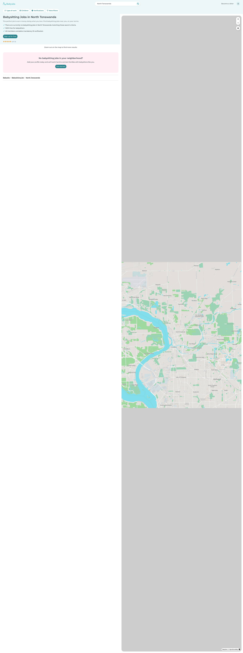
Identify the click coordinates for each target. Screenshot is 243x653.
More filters (53, 11)
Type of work (11, 11)
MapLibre (224, 649)
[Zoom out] (238, 23)
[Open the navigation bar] (238, 4)
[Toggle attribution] (239, 649)
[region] (181, 333)
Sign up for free (10, 36)
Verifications (38, 11)
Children (24, 11)
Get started (60, 66)
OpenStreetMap (233, 649)
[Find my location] (238, 28)
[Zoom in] (238, 19)
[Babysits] (9, 4)
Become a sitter (227, 4)
